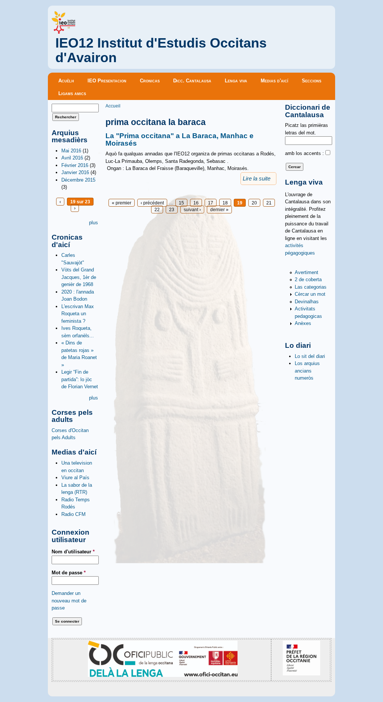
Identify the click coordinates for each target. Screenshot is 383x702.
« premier (121, 202)
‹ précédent (152, 202)
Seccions (311, 80)
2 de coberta (308, 279)
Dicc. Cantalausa (192, 80)
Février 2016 (74, 165)
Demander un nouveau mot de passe (69, 600)
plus (93, 222)
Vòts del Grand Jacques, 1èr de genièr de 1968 (78, 277)
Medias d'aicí (274, 80)
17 (210, 202)
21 (269, 202)
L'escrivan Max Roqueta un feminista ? (77, 314)
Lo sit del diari (310, 356)
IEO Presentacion (107, 80)
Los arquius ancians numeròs (307, 371)
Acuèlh (66, 80)
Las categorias (311, 287)
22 (157, 209)
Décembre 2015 (78, 180)
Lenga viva (236, 80)
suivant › (192, 209)
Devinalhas (307, 301)
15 (181, 202)
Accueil (112, 105)
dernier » (219, 209)
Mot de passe (69, 572)
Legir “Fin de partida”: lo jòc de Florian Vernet (79, 379)
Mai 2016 (71, 151)
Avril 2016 (72, 158)
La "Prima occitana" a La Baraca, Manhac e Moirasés (179, 139)
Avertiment (306, 272)
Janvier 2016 (75, 172)
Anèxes (303, 323)
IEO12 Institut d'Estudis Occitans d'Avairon (161, 50)
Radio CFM (73, 514)
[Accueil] (63, 32)
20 (254, 202)
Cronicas (150, 80)
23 (171, 209)
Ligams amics (72, 93)
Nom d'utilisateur (73, 551)
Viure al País (75, 477)
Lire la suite (256, 179)
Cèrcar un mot (310, 294)
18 (225, 202)
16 (196, 202)
